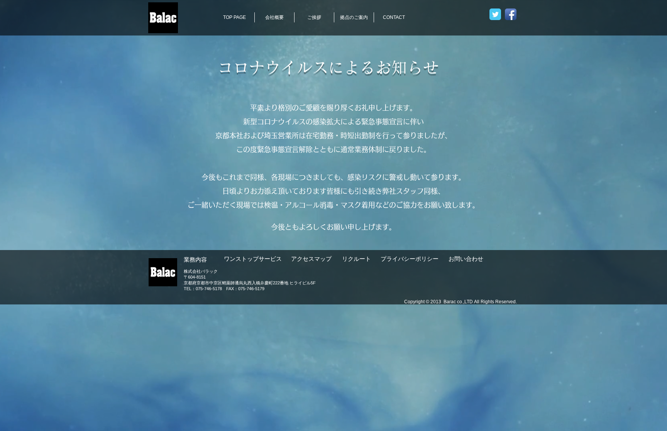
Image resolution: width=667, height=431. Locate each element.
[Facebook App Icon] (510, 14)
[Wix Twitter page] (495, 14)
